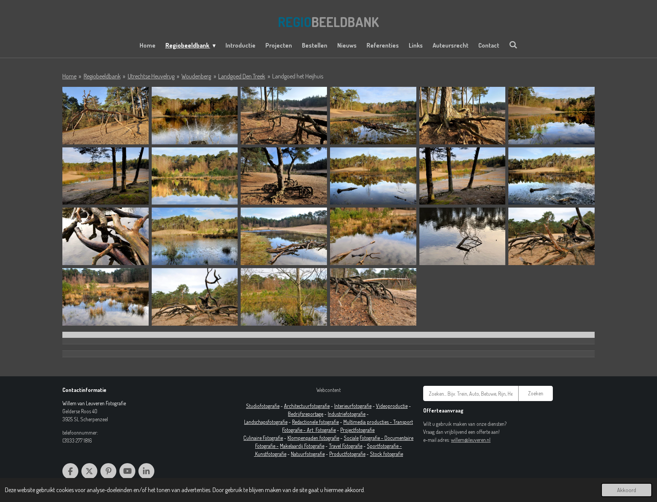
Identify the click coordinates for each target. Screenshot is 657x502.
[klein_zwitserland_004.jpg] (373, 115)
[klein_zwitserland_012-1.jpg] (551, 176)
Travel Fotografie (345, 446)
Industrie (337, 414)
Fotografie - (372, 438)
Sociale (351, 438)
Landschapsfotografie (265, 422)
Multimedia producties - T (369, 422)
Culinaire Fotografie (263, 438)
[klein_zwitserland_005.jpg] (462, 115)
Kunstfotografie (270, 454)
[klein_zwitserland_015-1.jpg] (283, 236)
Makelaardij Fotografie (302, 446)
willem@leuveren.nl (470, 439)
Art (311, 430)
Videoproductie (392, 406)
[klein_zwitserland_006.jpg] (551, 115)
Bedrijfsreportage (305, 414)
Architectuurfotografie (307, 406)
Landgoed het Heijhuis (297, 76)
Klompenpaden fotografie (313, 438)
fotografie (355, 414)
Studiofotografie (262, 406)
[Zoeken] (513, 44)
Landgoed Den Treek (241, 76)
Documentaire (398, 438)
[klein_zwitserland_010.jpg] (373, 176)
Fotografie (326, 430)
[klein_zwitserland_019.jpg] (105, 297)
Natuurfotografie (308, 454)
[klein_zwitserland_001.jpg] (105, 115)
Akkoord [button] (626, 489)
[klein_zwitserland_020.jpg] (195, 297)
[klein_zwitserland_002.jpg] (195, 115)
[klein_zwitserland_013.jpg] (105, 236)
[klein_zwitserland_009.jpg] (283, 176)
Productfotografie (347, 454)
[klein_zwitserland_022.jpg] (373, 297)
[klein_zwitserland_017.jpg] (462, 236)
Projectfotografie (357, 430)
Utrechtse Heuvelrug (151, 76)
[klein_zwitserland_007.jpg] (105, 176)
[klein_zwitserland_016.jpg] (373, 236)
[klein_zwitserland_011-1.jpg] (462, 176)
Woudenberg (196, 76)
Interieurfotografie (352, 406)
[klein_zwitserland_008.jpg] (195, 176)
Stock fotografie (386, 454)
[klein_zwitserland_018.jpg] (551, 236)
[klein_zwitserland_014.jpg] (195, 236)
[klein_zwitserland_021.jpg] (283, 297)
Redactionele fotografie (315, 422)
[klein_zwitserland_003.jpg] (283, 115)
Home (69, 76)
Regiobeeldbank (102, 76)
